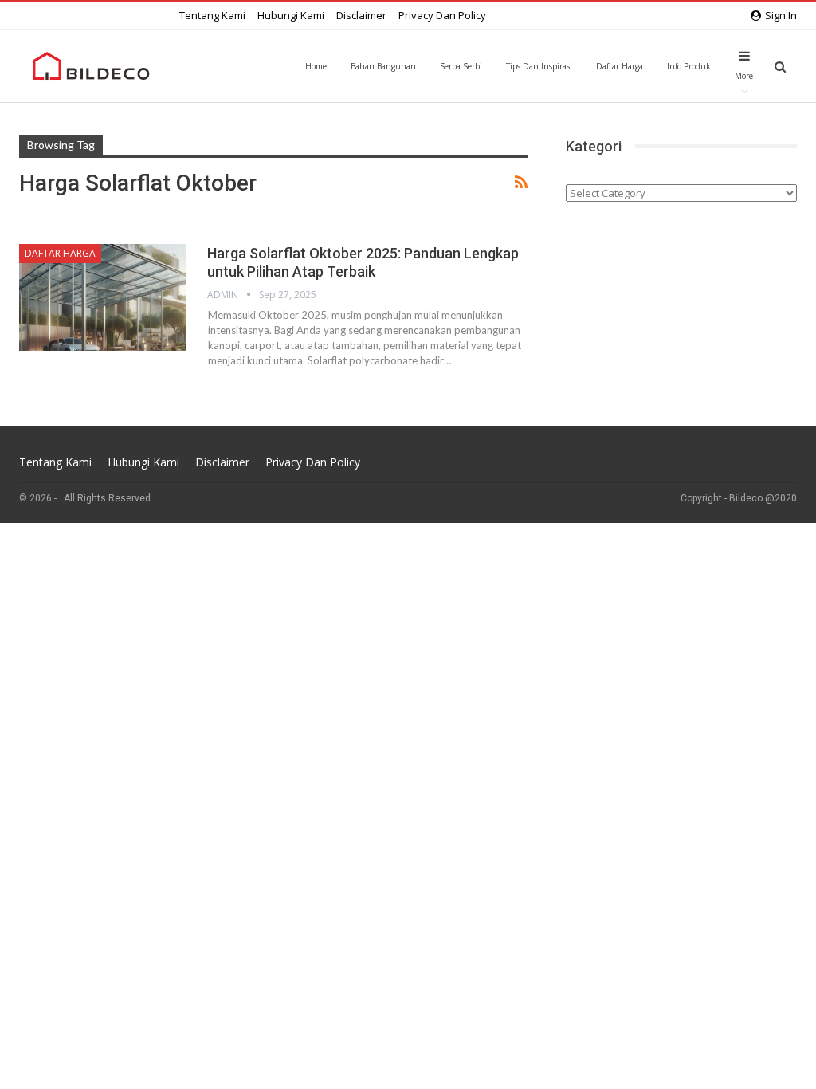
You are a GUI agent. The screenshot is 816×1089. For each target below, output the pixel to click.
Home (316, 66)
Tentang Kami (212, 15)
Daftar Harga (619, 66)
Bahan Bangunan (383, 66)
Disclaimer (361, 15)
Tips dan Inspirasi (539, 66)
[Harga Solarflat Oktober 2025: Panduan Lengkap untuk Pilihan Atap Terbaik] (102, 297)
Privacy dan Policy (442, 15)
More (744, 75)
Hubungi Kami (290, 15)
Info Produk (689, 66)
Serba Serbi (461, 66)
